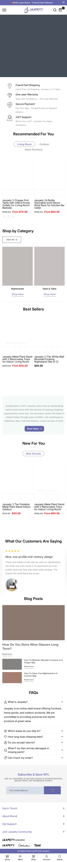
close (63, 2)
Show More (33, 428)
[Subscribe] (52, 790)
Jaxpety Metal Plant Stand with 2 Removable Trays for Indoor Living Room (17, 359)
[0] (60, 10)
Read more (7, 654)
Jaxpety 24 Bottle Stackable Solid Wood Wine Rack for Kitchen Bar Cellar (49, 204)
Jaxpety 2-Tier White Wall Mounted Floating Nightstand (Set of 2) (49, 359)
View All (10, 239)
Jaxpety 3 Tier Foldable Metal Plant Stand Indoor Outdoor (16, 507)
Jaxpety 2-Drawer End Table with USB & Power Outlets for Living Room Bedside (16, 204)
